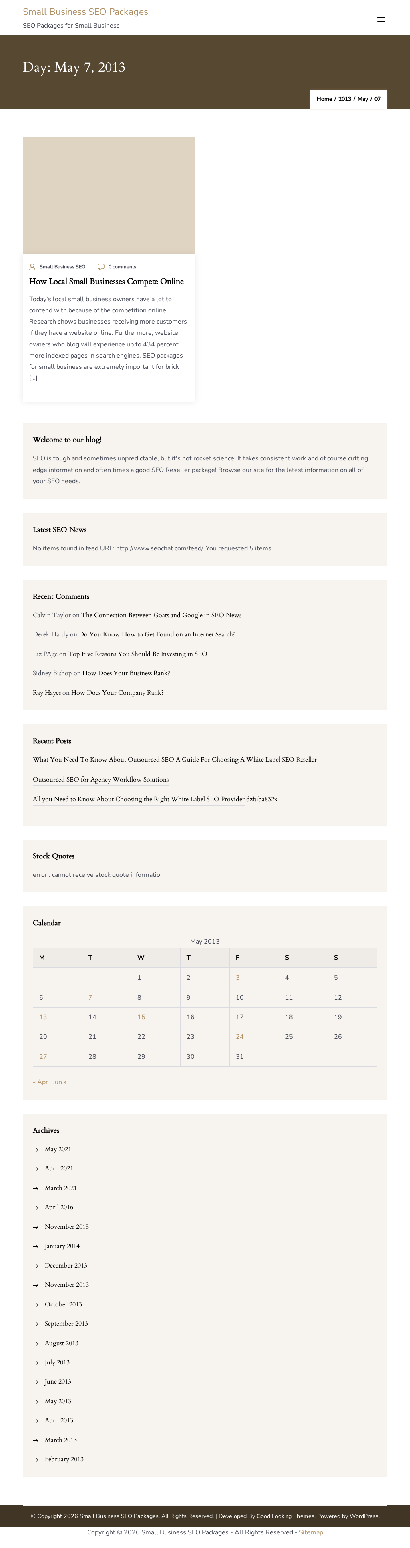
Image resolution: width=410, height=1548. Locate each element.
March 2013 (61, 1440)
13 (43, 1017)
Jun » (59, 1082)
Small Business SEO (63, 266)
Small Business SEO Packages (85, 12)
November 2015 (67, 1226)
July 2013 (57, 1362)
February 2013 (64, 1459)
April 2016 (59, 1207)
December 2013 (66, 1265)
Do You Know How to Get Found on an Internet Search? (157, 634)
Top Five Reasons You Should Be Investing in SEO (137, 654)
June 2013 (58, 1381)
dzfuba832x (261, 799)
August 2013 (61, 1343)
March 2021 (61, 1188)
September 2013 (66, 1323)
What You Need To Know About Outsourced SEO (103, 759)
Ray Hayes (47, 692)
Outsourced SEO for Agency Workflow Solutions (101, 779)
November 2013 (67, 1284)
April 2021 (59, 1168)
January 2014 (62, 1246)
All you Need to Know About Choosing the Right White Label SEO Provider (139, 799)
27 (43, 1056)
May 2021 (58, 1149)
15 (141, 1017)
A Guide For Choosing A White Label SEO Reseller (246, 759)
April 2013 (59, 1420)
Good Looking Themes (285, 1516)
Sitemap (311, 1532)
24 (240, 1036)
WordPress (364, 1516)
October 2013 (63, 1304)
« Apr (40, 1082)
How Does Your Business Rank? (126, 673)
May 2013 (58, 1401)
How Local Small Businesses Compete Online (106, 281)
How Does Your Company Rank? (117, 692)
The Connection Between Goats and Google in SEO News (161, 615)
